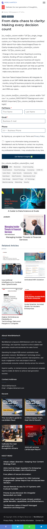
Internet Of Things (17, 179)
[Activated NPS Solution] (34, 264)
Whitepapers (13, 12)
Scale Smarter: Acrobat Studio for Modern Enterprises (34, 306)
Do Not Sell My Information (24, 520)
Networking (18, 182)
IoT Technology (29, 179)
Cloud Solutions (7, 170)
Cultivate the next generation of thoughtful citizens (24, 7)
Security (26, 182)
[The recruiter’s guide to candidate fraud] (12, 407)
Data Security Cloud (29, 176)
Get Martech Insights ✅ (24, 157)
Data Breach (6, 176)
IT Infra (21, 12)
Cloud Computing (28, 167)
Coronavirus (30, 170)
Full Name (7, 108)
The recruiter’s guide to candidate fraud (12, 419)
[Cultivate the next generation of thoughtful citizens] (12, 433)
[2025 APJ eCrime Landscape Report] (35, 435)
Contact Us (39, 520)
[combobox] (4, 130)
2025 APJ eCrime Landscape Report (32, 448)
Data (35, 173)
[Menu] (44, 2)
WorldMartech (38, 517)
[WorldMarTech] (10, 2)
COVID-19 (39, 170)
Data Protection (16, 176)
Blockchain (17, 167)
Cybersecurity (28, 173)
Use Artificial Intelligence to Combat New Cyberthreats (11, 282)
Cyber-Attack (6, 173)
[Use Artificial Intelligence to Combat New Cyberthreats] (12, 264)
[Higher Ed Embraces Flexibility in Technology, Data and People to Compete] (12, 301)
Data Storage (6, 179)
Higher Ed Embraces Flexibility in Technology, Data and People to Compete (11, 320)
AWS (10, 167)
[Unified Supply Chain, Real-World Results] (35, 407)
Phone (4, 126)
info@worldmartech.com (15, 388)
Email (5, 117)
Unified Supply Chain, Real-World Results (34, 419)
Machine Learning (8, 182)
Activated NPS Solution (34, 280)
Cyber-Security (17, 173)
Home (5, 12)
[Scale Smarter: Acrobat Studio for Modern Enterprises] (34, 295)
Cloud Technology (19, 170)
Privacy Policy (39, 136)
